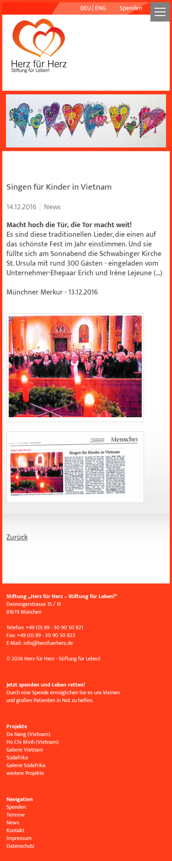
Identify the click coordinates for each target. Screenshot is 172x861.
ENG (100, 8)
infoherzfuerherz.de (48, 643)
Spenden (131, 8)
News (12, 822)
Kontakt (15, 830)
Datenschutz (20, 845)
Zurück (17, 537)
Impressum (19, 838)
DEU (85, 8)
